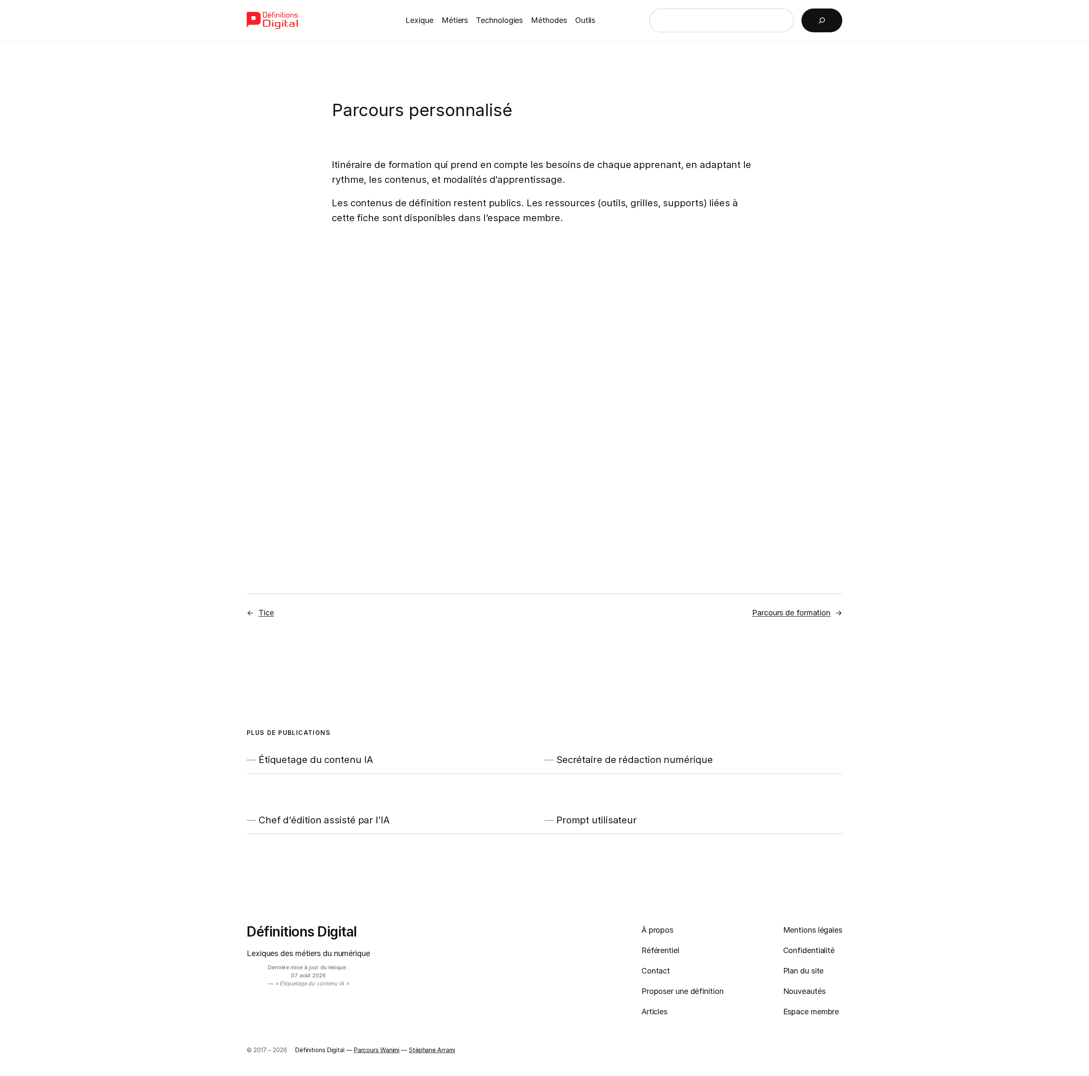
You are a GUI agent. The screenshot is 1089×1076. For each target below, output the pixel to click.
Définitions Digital (302, 931)
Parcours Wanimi (377, 1049)
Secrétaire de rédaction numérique (634, 759)
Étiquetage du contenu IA (316, 759)
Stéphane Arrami (432, 1049)
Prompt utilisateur (596, 820)
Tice (266, 612)
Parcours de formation (791, 612)
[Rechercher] (821, 20)
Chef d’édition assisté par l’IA (324, 820)
